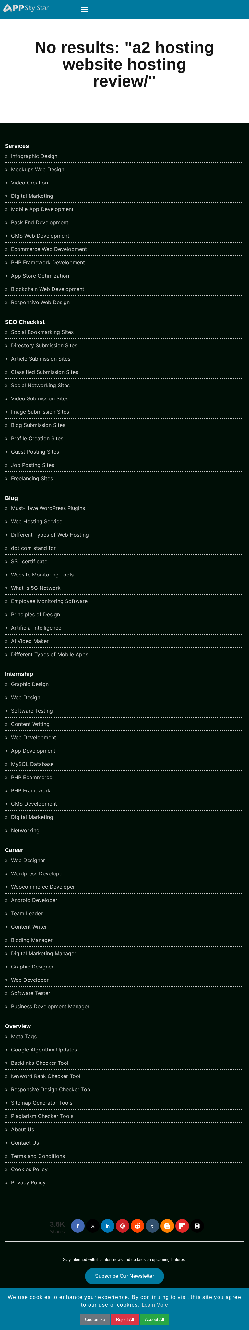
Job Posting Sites (31, 465)
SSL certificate (28, 561)
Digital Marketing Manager (42, 953)
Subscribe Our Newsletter (124, 1276)
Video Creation (28, 182)
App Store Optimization (39, 275)
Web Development (32, 737)
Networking (24, 830)
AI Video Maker (29, 641)
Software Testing (31, 710)
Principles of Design (34, 614)
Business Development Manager (49, 1006)
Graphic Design (29, 684)
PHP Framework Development (47, 262)
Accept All (154, 1319)
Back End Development (38, 222)
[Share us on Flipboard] (182, 1226)
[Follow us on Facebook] (78, 1226)
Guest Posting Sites (34, 451)
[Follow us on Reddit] (137, 1226)
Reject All (125, 1319)
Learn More (155, 1305)
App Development (32, 750)
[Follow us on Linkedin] (107, 1226)
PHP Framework (30, 790)
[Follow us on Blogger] (167, 1226)
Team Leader (26, 913)
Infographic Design (33, 156)
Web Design (24, 697)
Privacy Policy (27, 1182)
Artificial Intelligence (35, 627)
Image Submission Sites (39, 412)
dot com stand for (32, 548)
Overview (18, 1026)
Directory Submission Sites (43, 345)
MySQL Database (31, 764)
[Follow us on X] (93, 1226)
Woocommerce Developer (42, 887)
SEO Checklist (25, 322)
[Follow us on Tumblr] (152, 1226)
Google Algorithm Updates (43, 1049)
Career (14, 850)
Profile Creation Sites (36, 438)
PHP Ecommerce (30, 777)
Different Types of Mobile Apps (48, 654)
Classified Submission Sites (43, 372)
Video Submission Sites (38, 398)
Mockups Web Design (36, 169)
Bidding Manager (31, 940)
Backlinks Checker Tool (38, 1063)
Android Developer (33, 900)
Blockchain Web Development (46, 289)
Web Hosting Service (35, 521)
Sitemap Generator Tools (40, 1102)
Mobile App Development (41, 209)
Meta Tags (23, 1036)
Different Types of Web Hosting (49, 534)
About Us (21, 1129)
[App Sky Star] (24, 10)
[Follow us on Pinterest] (122, 1226)
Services (17, 146)
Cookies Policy (28, 1169)
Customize (95, 1319)
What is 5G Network (35, 588)
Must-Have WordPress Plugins (47, 508)
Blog (11, 498)
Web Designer (27, 860)
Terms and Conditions (37, 1156)
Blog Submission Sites (37, 425)
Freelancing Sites (31, 478)
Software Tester (29, 993)
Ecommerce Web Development (48, 249)
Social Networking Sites (39, 385)
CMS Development (33, 804)
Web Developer (29, 980)
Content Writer (28, 926)
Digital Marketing (31, 196)
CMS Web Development (39, 235)
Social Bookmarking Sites (41, 332)
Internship (19, 674)
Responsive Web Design (39, 302)
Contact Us (24, 1142)
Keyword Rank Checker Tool (44, 1076)
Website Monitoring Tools (41, 574)
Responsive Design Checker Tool (50, 1089)
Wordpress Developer (36, 873)
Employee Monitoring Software (48, 601)
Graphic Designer (31, 966)
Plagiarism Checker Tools (41, 1116)
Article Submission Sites (39, 358)
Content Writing (29, 724)
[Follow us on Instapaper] (197, 1226)
